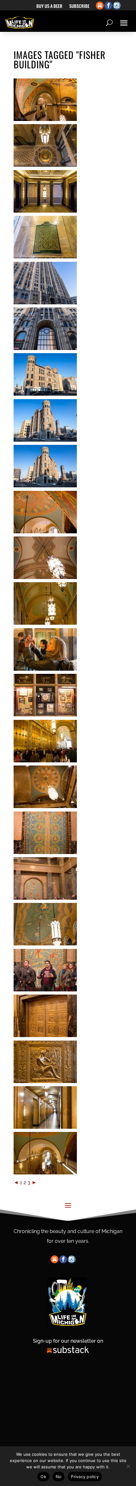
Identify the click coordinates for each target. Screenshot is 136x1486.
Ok (43, 1476)
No (59, 1476)
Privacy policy (85, 1476)
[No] (128, 1466)
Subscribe (79, 6)
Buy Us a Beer (49, 6)
